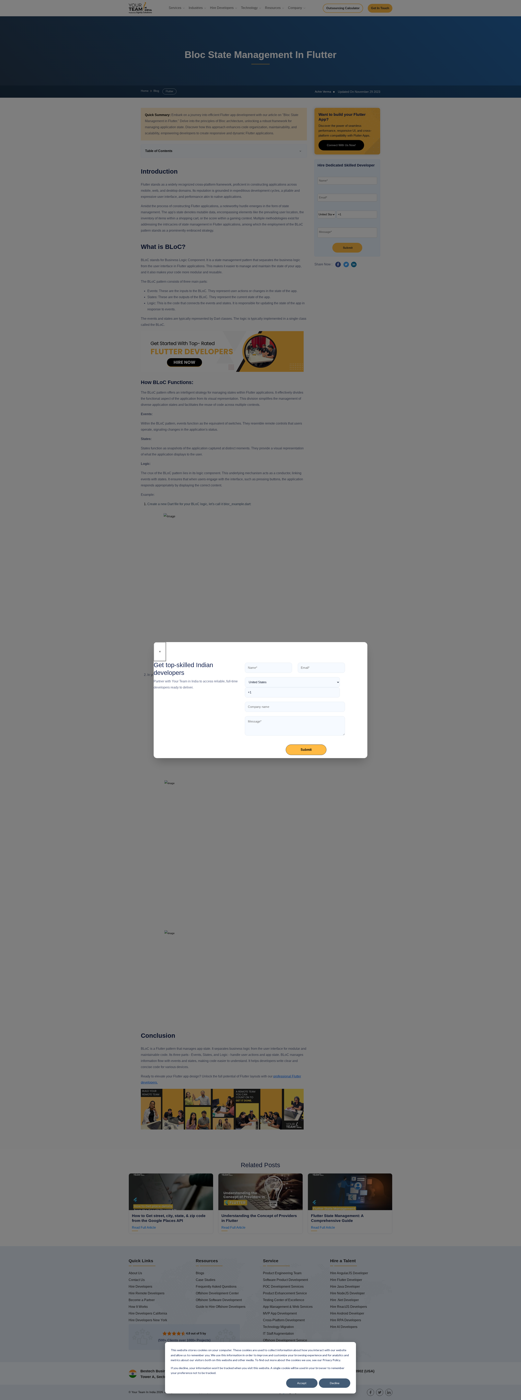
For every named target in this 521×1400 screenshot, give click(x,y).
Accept (301, 1383)
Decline (334, 1383)
